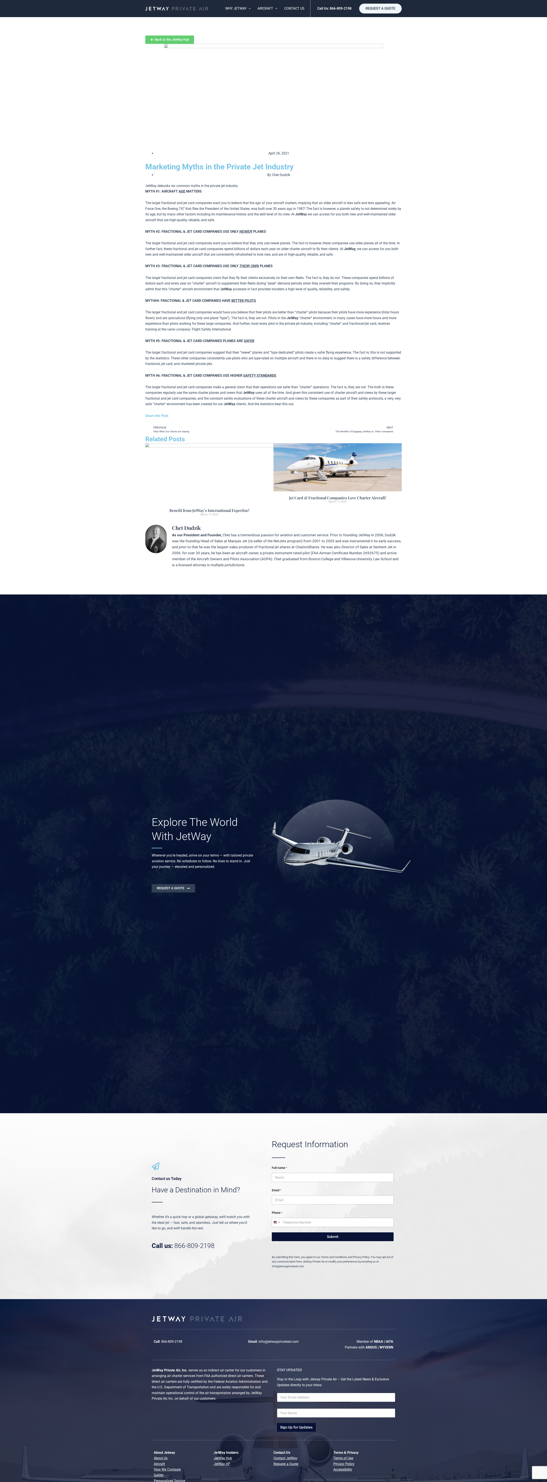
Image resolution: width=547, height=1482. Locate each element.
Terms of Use (343, 1458)
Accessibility (342, 1469)
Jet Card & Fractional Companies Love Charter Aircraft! (337, 497)
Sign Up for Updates (296, 1427)
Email (276, 1190)
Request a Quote (286, 1464)
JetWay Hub (223, 1458)
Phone (277, 1212)
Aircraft (159, 1464)
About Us (161, 1458)
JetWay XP (222, 1464)
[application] (249, 8)
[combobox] (276, 1222)
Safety (159, 1475)
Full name (279, 1167)
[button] (380, 8)
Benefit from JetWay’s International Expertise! (209, 510)
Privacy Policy (343, 1464)
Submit (332, 1237)
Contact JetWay (285, 1458)
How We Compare (167, 1469)
